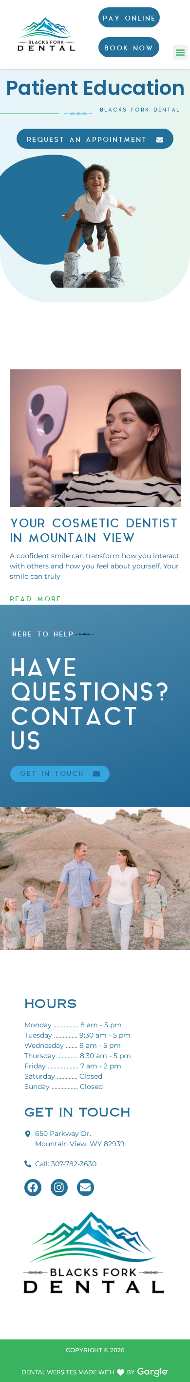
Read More (35, 599)
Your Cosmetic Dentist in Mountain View (94, 531)
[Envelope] (85, 1187)
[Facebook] (32, 1187)
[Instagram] (59, 1187)
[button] (180, 52)
